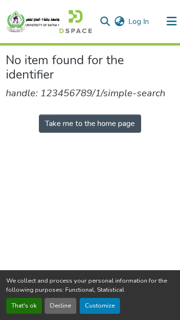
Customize (100, 305)
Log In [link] (138, 21)
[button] (49, 22)
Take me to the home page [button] (90, 123)
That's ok (24, 305)
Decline (60, 305)
